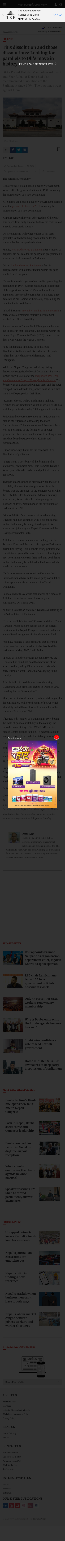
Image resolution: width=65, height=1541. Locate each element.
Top (61, 1528)
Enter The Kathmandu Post (36, 64)
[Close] (3, 15)
